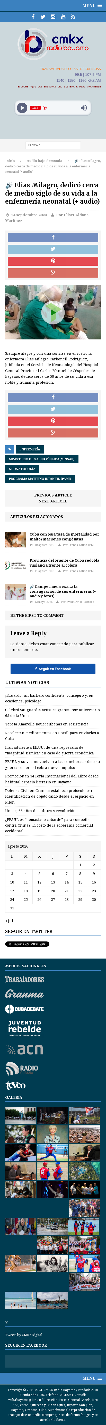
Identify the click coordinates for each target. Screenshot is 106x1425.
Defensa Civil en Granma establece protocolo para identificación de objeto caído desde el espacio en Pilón (50, 796)
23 (94, 891)
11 (26, 882)
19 (39, 891)
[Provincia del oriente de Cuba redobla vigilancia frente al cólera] (15, 571)
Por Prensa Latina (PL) (78, 545)
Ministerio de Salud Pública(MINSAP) (42, 459)
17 (12, 891)
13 (53, 882)
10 (12, 882)
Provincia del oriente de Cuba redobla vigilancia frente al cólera (64, 562)
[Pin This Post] (53, 261)
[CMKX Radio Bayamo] (53, 44)
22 (80, 891)
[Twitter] (43, 17)
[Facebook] (33, 17)
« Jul (9, 921)
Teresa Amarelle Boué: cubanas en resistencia (47, 724)
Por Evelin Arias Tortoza (77, 602)
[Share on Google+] (53, 273)
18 (26, 891)
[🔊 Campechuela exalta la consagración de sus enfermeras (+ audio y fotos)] (15, 597)
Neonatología (22, 469)
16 (94, 882)
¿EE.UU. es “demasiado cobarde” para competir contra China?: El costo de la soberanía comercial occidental (49, 825)
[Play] (22, 107)
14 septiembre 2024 (29, 215)
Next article (53, 501)
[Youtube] (63, 17)
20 (53, 891)
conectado (59, 644)
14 (67, 882)
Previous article (53, 495)
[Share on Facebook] (53, 237)
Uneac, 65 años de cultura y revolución (40, 811)
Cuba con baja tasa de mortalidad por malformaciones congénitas (64, 536)
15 (80, 882)
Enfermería (30, 449)
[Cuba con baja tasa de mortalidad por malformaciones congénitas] (15, 545)
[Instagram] (53, 17)
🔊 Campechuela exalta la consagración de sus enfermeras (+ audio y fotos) (63, 591)
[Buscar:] (53, 145)
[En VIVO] (73, 17)
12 (39, 882)
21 (67, 891)
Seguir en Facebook (53, 668)
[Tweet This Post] (53, 249)
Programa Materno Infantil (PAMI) (40, 479)
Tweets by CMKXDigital (23, 1335)
